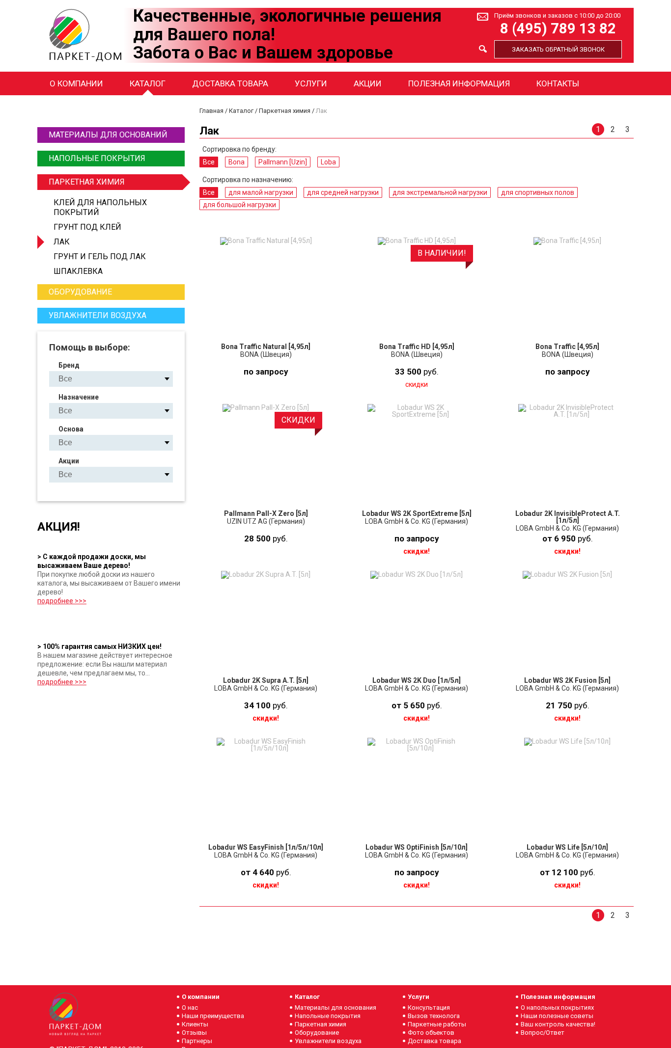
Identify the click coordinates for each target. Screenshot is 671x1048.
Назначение (78, 397)
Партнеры (197, 1041)
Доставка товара (230, 83)
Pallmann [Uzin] (282, 162)
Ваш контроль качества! (558, 1024)
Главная (211, 110)
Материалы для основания (335, 1007)
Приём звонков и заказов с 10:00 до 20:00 (557, 15)
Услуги (311, 83)
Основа (71, 429)
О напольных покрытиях (557, 1007)
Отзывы (194, 1032)
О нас (190, 1007)
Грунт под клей (87, 227)
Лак (62, 241)
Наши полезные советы (557, 1016)
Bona (236, 162)
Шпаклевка (78, 271)
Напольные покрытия (97, 158)
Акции (368, 83)
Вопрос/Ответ (542, 1032)
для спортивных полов (537, 192)
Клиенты (195, 1024)
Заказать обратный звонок (558, 49)
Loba (328, 162)
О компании (76, 83)
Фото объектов (431, 1032)
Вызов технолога (434, 1016)
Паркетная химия (87, 182)
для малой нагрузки (260, 192)
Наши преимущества (213, 1016)
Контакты (557, 83)
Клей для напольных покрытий (100, 207)
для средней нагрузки (343, 192)
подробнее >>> (61, 601)
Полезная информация (459, 83)
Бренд (69, 365)
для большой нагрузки (239, 205)
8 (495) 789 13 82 (558, 29)
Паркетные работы (437, 1024)
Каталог (148, 83)
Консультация (429, 1007)
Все (209, 162)
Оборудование (80, 291)
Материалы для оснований (108, 134)
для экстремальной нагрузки (439, 192)
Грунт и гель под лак (100, 256)
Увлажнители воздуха (97, 315)
